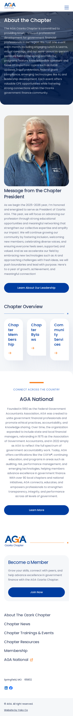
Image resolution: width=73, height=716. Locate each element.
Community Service (55, 353)
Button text (6, 688)
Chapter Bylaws (32, 348)
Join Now (36, 592)
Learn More (36, 510)
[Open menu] (67, 7)
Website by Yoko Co (16, 710)
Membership (9, 353)
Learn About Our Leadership (36, 288)
